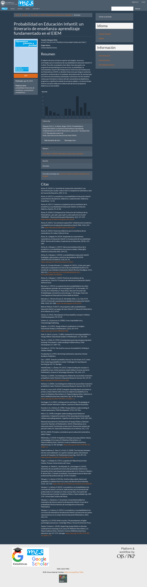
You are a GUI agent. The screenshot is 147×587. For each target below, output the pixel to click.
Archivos (20, 8)
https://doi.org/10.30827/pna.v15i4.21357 (60, 227)
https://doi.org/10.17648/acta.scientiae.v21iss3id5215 (72, 484)
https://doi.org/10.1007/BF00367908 (54, 331)
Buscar (137, 9)
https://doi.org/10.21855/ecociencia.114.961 (57, 262)
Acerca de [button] (36, 8)
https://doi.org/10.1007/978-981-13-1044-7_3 (58, 399)
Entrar (143, 2)
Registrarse (135, 2)
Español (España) (105, 34)
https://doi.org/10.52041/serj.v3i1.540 (55, 380)
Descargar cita (70, 140)
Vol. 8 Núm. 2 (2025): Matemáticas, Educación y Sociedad (51, 15)
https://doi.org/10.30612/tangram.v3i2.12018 (57, 219)
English (101, 38)
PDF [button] (25, 76)
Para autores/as (104, 60)
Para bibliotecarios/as (106, 65)
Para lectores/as (104, 56)
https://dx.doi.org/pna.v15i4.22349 (68, 303)
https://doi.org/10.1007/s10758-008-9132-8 (57, 457)
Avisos (27, 8)
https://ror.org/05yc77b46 (73, 572)
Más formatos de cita (52, 140)
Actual (12, 8)
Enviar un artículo (105, 17)
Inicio (17, 15)
